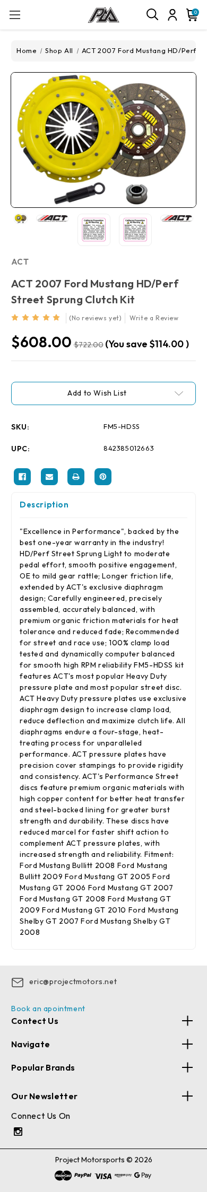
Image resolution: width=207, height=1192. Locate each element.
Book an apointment (48, 1008)
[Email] (49, 476)
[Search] (152, 14)
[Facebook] (22, 476)
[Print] (75, 476)
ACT (20, 262)
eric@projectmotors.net (73, 981)
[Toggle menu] (14, 14)
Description (44, 504)
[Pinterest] (102, 476)
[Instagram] (19, 1132)
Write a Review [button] (154, 318)
